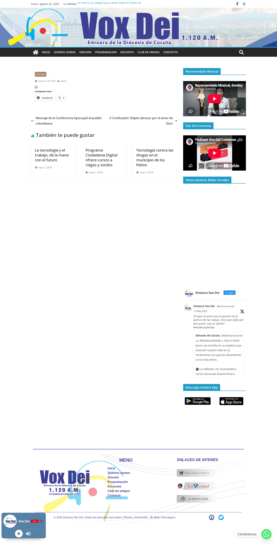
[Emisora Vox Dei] (35, 52)
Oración (85, 52)
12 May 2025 (200, 311)
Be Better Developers (162, 517)
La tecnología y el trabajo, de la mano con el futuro (52, 155)
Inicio (46, 52)
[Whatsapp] (266, 534)
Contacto (170, 52)
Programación (106, 52)
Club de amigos (149, 52)
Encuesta (127, 52)
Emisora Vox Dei (204, 306)
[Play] (19, 534)
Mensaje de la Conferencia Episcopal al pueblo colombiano (69, 121)
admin (63, 81)
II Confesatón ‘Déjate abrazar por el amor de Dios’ (141, 121)
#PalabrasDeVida (204, 327)
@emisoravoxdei (225, 306)
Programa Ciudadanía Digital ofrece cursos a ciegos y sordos (101, 157)
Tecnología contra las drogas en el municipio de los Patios (154, 157)
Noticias (40, 74)
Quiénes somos (65, 52)
